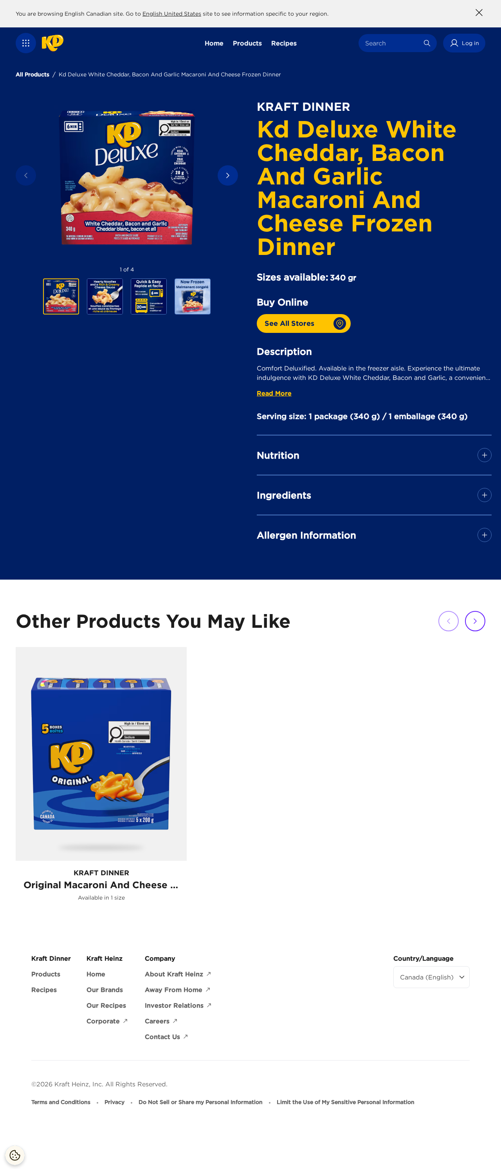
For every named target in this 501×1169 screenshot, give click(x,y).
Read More (274, 393)
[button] (26, 43)
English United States (171, 13)
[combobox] (391, 43)
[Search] (427, 43)
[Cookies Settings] (15, 1155)
